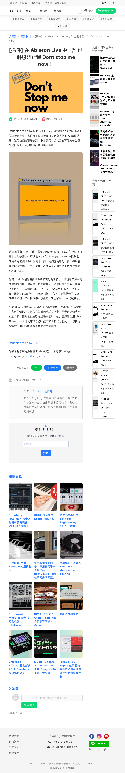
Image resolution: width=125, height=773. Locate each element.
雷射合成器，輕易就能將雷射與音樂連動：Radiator (108, 138)
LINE (36, 367)
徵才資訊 (14, 747)
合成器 (72, 19)
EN (113, 3)
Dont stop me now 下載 (23, 342)
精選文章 (19, 19)
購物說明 (14, 752)
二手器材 (47, 3)
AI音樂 (63, 26)
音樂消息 (89, 19)
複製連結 (70, 367)
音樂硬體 (55, 19)
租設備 (23, 3)
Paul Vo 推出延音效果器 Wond (108, 79)
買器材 (30, 10)
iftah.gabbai (38, 356)
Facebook (52, 367)
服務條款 (70, 768)
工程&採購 (35, 3)
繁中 (104, 3)
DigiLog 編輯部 (28, 118)
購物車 (107, 10)
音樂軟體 (37, 19)
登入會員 (29, 704)
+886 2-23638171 (64, 741)
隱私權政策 (56, 768)
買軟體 (58, 10)
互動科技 (107, 19)
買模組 (44, 10)
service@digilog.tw (64, 746)
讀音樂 (13, 3)
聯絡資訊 (14, 741)
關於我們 (14, 735)
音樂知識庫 (60, 3)
